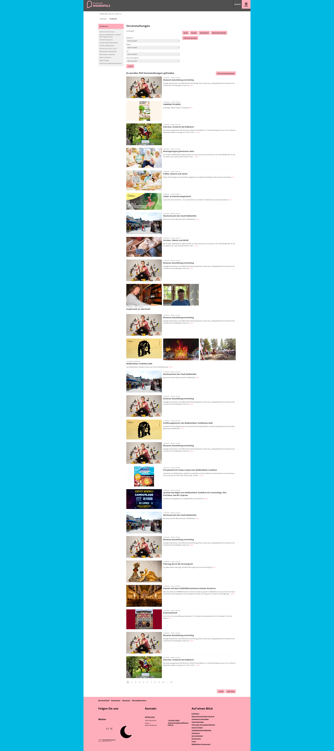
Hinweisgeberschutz (139, 700)
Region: (128, 44)
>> (179, 682)
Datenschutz (115, 700)
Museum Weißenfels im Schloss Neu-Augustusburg (110, 36)
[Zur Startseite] (125, 4)
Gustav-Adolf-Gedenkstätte (109, 43)
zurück (221, 691)
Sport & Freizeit (197, 728)
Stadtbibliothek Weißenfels (201, 730)
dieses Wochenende (219, 33)
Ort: (127, 51)
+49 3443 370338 (173, 720)
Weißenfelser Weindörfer (108, 52)
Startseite (103, 19)
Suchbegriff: (130, 31)
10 (163, 682)
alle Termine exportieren (226, 73)
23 (171, 682)
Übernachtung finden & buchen (203, 716)
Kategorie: (129, 38)
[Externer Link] (100, 713)
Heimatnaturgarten (106, 40)
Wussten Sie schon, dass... (108, 49)
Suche (194, 741)
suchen (130, 66)
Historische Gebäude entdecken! (111, 63)
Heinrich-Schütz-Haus (107, 32)
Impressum (126, 700)
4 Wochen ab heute (190, 38)
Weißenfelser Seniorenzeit (201, 744)
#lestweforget (104, 60)
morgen (193, 33)
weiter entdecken (105, 57)
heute (186, 33)
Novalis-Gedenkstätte (107, 46)
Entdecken (113, 19)
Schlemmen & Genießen (200, 719)
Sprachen (237, 4)
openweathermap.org (108, 740)
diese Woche (204, 33)
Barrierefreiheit (104, 700)
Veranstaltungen (198, 722)
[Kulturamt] (167, 721)
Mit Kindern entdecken (107, 54)
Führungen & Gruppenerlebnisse (203, 725)
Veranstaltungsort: (132, 58)
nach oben (230, 691)
